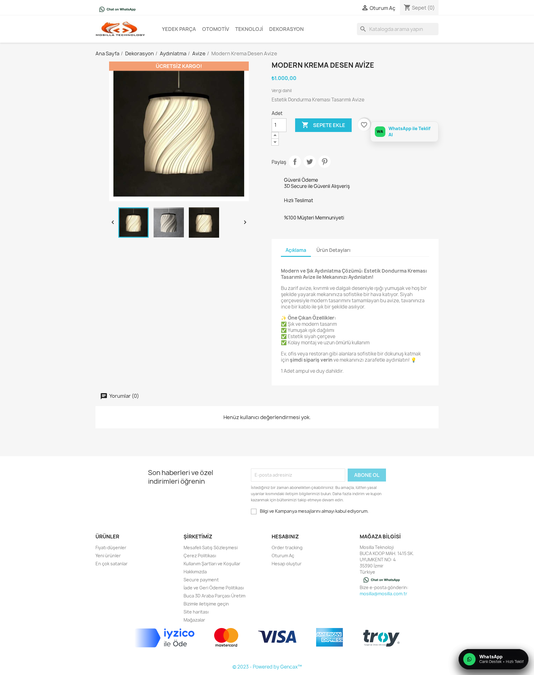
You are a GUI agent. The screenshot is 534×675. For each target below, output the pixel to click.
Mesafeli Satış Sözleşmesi (211, 547)
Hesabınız (285, 536)
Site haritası (196, 612)
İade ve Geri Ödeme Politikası (214, 588)
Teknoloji (249, 29)
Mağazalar (194, 620)
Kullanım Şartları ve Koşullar (212, 564)
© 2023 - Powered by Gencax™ (267, 667)
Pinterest (324, 161)
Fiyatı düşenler (110, 547)
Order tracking (287, 547)
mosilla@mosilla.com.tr (383, 593)
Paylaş (295, 161)
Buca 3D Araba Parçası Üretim (214, 596)
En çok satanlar (111, 564)
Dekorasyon (286, 29)
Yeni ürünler (108, 555)
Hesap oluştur (287, 564)
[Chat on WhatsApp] (117, 9)
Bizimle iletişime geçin (206, 604)
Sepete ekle (323, 125)
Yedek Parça (179, 29)
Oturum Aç (283, 555)
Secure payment (201, 580)
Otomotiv (215, 29)
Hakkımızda (195, 572)
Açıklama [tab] (296, 250)
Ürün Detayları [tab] (333, 250)
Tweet (309, 161)
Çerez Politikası (200, 555)
